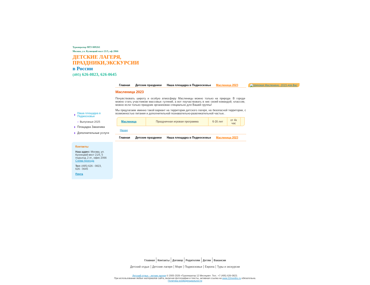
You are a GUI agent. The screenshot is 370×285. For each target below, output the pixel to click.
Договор (173, 3)
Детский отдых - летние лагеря (149, 275)
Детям (219, 3)
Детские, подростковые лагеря (97, 89)
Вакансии (241, 3)
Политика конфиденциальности (185, 280)
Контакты (151, 3)
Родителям (196, 3)
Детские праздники (94, 101)
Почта (79, 174)
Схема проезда (84, 160)
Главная (128, 3)
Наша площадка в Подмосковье (189, 85)
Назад (124, 130)
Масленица (128, 121)
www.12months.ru (231, 278)
